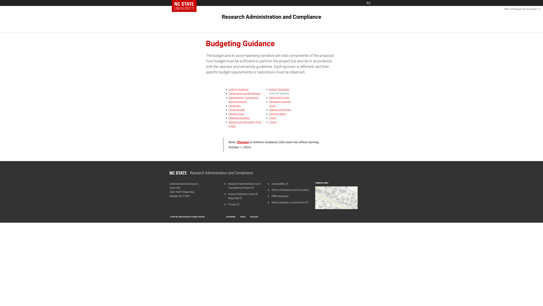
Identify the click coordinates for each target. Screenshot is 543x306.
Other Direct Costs (279, 97)
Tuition (273, 122)
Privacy (243, 217)
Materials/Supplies (239, 117)
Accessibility (230, 217)
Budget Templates (279, 89)
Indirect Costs (236, 113)
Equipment (235, 105)
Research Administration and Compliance (271, 17)
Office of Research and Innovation (290, 189)
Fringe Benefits (237, 109)
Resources (254, 217)
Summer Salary (277, 113)
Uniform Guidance (239, 89)
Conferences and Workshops (244, 93)
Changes (243, 142)
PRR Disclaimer (280, 196)
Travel (272, 117)
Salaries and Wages (280, 109)
